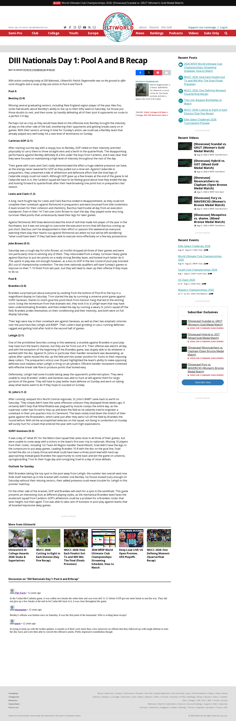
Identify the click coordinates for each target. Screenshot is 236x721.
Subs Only (211, 33)
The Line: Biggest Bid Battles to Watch (203, 101)
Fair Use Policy (178, 693)
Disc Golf (166, 27)
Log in (223, 27)
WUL (210, 700)
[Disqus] (90, 627)
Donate (139, 693)
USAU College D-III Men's (155, 112)
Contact (118, 693)
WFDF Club (197, 263)
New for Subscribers (167, 704)
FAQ (215, 704)
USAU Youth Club (198, 273)
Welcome (152, 704)
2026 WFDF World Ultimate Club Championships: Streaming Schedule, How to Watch (203, 67)
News (140, 33)
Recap (52, 70)
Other (156, 697)
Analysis (105, 697)
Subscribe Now (203, 382)
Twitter (174, 707)
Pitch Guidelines (199, 693)
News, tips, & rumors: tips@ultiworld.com (28, 27)
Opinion (148, 697)
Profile (182, 697)
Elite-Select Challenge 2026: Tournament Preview (200, 121)
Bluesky (182, 707)
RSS (225, 707)
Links (134, 697)
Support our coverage (202, 27)
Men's (165, 115)
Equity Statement (162, 693)
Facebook (153, 707)
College (53, 33)
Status (211, 693)
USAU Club (197, 250)
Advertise (109, 693)
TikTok (191, 707)
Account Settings (194, 704)
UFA (198, 700)
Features (96, 697)
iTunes (219, 707)
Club (35, 33)
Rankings (157, 33)
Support (207, 704)
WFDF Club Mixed (217, 171)
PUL (204, 700)
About (143, 27)
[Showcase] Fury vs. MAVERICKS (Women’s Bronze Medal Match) (210, 201)
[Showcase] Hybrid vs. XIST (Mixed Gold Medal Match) (209, 164)
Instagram (164, 707)
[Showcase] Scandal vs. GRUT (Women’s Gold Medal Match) (119, 3)
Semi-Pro (15, 33)
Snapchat (200, 707)
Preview (173, 697)
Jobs (188, 693)
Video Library (221, 693)
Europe (93, 33)
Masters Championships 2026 (196, 290)
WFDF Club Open (217, 192)
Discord (153, 27)
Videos (193, 33)
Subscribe (223, 704)
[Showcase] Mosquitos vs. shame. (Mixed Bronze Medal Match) (210, 218)
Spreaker (210, 707)
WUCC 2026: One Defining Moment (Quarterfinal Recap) (205, 92)
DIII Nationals (154, 115)
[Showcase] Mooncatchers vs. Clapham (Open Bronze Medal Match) (210, 183)
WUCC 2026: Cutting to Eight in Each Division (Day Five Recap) (205, 111)
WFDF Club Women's (218, 154)
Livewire (223, 697)
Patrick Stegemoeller (34, 70)
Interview (126, 697)
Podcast (164, 697)
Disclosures (129, 693)
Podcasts (176, 33)
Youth (73, 33)
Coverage (115, 697)
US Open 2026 (186, 280)
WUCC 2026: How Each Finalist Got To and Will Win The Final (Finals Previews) (204, 80)
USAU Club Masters (199, 293)
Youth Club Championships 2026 (197, 270)
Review (208, 697)
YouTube (143, 707)
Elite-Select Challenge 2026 (194, 246)
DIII (145, 115)
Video (215, 697)
